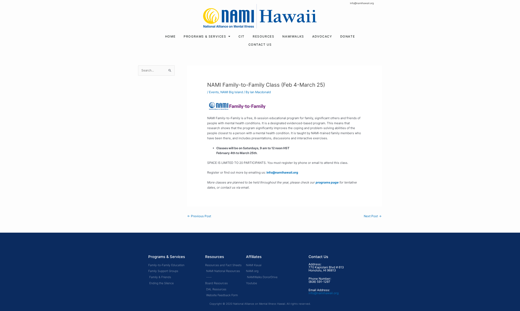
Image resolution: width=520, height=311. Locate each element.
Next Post (372, 216)
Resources (263, 36)
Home (170, 36)
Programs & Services (205, 36)
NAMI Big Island (231, 92)
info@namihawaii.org (362, 3)
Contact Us (260, 44)
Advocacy (322, 36)
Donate (347, 36)
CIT (241, 36)
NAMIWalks (293, 36)
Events (214, 92)
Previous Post (199, 216)
